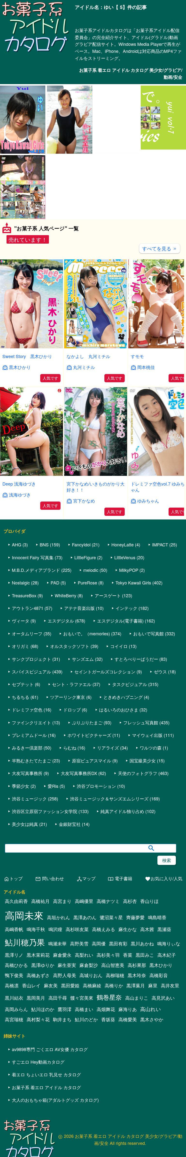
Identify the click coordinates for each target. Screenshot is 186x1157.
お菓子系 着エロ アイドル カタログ (46, 1098)
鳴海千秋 (36, 940)
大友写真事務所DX (79, 784)
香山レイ (31, 996)
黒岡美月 (36, 1009)
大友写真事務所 (27, 784)
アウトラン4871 (27, 619)
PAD (55, 593)
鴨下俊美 (14, 986)
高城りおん (90, 986)
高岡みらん (16, 1020)
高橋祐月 (40, 912)
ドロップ (72, 720)
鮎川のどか (86, 1030)
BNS (44, 555)
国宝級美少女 (143, 771)
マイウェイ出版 (147, 746)
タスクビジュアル (129, 695)
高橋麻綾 (92, 996)
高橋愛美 (127, 1030)
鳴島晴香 (157, 928)
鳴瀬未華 (57, 954)
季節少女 (20, 797)
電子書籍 (120, 890)
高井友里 (170, 996)
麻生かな (127, 940)
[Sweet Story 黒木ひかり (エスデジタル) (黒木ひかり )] (31, 347)
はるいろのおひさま (118, 720)
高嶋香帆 (14, 940)
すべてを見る (159, 248)
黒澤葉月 (135, 996)
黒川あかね (142, 954)
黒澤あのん (84, 928)
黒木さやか (151, 1030)
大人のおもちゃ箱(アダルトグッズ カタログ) (55, 1111)
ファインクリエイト (31, 733)
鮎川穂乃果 (25, 953)
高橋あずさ (38, 986)
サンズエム (83, 670)
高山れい (150, 1020)
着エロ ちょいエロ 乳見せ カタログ (46, 1085)
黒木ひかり (20, 367)
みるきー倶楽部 (27, 759)
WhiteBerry (65, 606)
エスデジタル (61, 632)
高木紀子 (166, 966)
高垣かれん (58, 928)
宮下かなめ (84, 501)
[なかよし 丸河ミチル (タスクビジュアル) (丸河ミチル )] (95, 347)
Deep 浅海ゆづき (19, 483)
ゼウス (160, 682)
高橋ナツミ (108, 912)
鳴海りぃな (168, 954)
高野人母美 (64, 986)
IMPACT (160, 555)
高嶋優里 (84, 912)
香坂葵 (108, 1030)
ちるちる (20, 708)
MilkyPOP (128, 581)
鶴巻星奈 (109, 1008)
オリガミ (20, 657)
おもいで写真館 (148, 644)
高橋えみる (103, 940)
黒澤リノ (14, 966)
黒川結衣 (14, 1009)
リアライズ (108, 759)
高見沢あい (163, 1009)
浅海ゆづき (20, 495)
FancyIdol (81, 555)
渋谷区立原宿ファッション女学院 (44, 822)
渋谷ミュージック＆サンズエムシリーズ (109, 809)
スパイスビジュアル (31, 682)
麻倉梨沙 (88, 976)
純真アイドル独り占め (122, 822)
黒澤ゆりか (42, 976)
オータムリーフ (27, 644)
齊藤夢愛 (135, 928)
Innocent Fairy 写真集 (33, 568)
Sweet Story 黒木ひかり (27, 356)
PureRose (87, 593)
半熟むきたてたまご (31, 771)
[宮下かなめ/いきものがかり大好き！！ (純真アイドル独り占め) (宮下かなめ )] (95, 474)
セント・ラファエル (71, 695)
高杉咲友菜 (77, 940)
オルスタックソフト (69, 657)
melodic (90, 581)
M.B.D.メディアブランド (36, 581)
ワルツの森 (151, 759)
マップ (86, 890)
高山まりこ (136, 1009)
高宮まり (62, 912)
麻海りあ (127, 1020)
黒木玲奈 (137, 986)
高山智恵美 (112, 976)
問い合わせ (49, 890)
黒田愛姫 (70, 996)
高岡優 (99, 954)
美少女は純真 (25, 835)
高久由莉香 (16, 912)
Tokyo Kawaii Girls (133, 593)
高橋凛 (12, 996)
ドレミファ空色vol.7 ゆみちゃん (158, 486)
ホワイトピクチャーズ (89, 746)
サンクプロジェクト (31, 670)
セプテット (23, 695)
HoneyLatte (122, 555)
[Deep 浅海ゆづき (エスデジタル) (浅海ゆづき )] (31, 474)
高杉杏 (130, 912)
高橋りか (114, 996)
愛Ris (53, 797)
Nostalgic (21, 593)
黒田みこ (145, 966)
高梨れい (84, 966)
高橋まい (84, 1020)
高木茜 (147, 940)
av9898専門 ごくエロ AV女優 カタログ (50, 1060)
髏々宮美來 (81, 1009)
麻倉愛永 (62, 966)
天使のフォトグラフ (137, 784)
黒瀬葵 (164, 940)
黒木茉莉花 (38, 966)
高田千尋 (57, 1009)
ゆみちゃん (148, 501)
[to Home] (35, 52)
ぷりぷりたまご (87, 733)
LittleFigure (85, 568)
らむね (69, 759)
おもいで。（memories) (86, 644)
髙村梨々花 (38, 1030)
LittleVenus (124, 568)
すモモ (137, 356)
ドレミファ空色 (27, 720)
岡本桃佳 (146, 367)
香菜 (127, 966)
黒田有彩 (118, 954)
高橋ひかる (16, 976)
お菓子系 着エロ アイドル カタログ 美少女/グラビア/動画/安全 (130, 73)
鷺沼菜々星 (111, 928)
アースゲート (108, 606)
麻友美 (51, 996)
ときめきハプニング (123, 708)
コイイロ (119, 657)
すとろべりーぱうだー (136, 670)
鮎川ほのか (42, 1020)
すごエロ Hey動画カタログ (38, 1072)
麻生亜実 (67, 976)
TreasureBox (24, 606)
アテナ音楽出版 (79, 619)
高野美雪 (79, 954)
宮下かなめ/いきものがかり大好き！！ (95, 486)
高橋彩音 (158, 986)
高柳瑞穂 (115, 986)
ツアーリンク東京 (67, 708)
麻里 (152, 996)
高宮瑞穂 (14, 1030)
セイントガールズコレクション (104, 682)
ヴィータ (20, 632)
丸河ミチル (84, 367)
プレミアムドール (29, 746)
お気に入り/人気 (163, 890)
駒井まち (62, 1030)
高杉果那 (137, 976)
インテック (126, 619)
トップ (13, 890)
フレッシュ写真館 (140, 733)
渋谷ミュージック (29, 809)
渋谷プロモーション (96, 797)
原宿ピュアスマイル (91, 771)
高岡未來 (24, 926)
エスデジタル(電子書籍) (120, 632)
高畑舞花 (106, 1020)
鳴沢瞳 (55, 940)
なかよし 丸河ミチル (88, 356)
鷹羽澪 (64, 1020)
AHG (16, 555)
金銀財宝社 (70, 835)
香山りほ (149, 912)
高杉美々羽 (108, 966)
